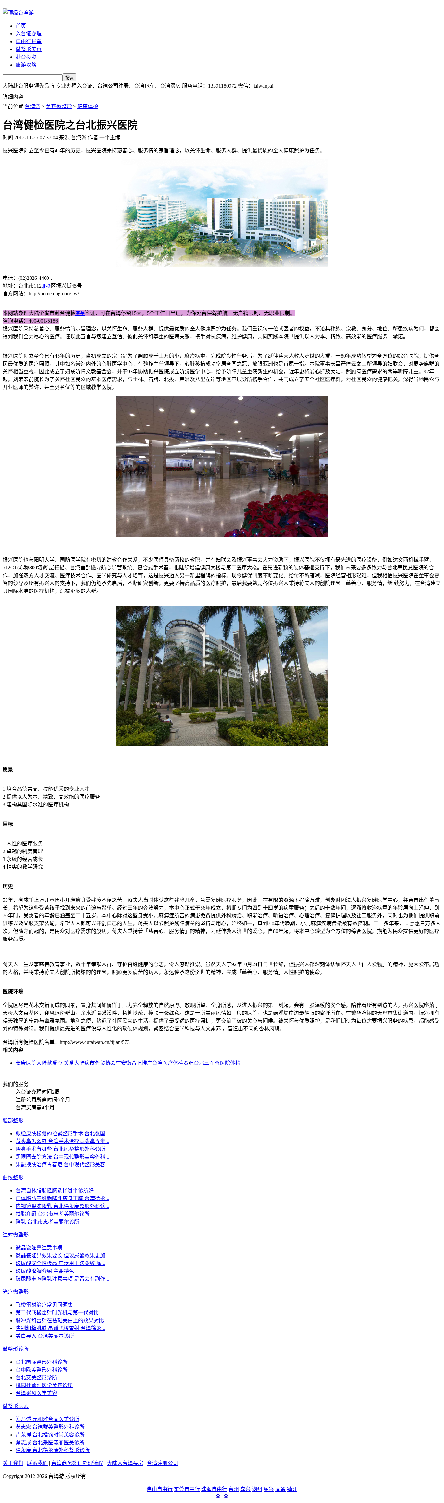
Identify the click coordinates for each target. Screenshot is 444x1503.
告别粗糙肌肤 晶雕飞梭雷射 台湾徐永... (60, 1328)
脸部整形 (13, 1120)
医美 (80, 313)
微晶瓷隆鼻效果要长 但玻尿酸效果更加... (62, 1255)
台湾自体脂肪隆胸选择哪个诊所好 (55, 1190)
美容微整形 (59, 106)
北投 (46, 286)
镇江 (292, 1489)
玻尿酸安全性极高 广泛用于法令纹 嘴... (60, 1263)
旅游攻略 (26, 65)
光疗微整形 (16, 1292)
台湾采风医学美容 (36, 1393)
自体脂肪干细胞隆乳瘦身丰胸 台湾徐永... (62, 1198)
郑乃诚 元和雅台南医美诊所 (47, 1419)
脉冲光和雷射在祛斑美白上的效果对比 (60, 1320)
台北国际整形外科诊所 (42, 1362)
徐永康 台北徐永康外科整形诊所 (53, 1450)
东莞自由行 (187, 1489)
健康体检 (87, 106)
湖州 (257, 1489)
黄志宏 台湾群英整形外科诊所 (50, 1427)
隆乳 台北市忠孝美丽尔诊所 (47, 1221)
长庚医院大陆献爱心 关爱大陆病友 (55, 1063)
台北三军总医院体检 (217, 1063)
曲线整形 (13, 1177)
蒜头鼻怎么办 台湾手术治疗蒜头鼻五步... (62, 1141)
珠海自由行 (214, 1489)
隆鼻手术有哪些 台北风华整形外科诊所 (60, 1149)
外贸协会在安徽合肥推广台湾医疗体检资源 (144, 1063)
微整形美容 (29, 49)
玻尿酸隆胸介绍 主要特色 (45, 1271)
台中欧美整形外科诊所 (42, 1370)
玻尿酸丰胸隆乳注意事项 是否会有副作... (62, 1279)
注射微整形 (16, 1234)
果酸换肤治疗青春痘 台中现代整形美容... (62, 1164)
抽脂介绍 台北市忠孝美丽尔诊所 (53, 1214)
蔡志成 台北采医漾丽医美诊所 (50, 1442)
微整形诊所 (16, 1349)
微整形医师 (16, 1406)
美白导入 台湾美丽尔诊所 (45, 1336)
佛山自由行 (160, 1489)
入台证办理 (29, 33)
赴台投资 (26, 57)
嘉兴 (245, 1489)
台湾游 (32, 106)
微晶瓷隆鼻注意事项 (39, 1247)
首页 (21, 26)
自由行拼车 (29, 41)
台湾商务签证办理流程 (77, 1463)
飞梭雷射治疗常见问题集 (44, 1305)
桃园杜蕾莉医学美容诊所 (44, 1385)
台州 (234, 1489)
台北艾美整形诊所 (36, 1377)
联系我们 (37, 1463)
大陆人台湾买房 (125, 1463)
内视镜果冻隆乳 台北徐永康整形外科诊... (62, 1206)
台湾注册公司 (162, 1463)
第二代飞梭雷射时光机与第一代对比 (57, 1312)
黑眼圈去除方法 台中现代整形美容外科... (62, 1157)
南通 (280, 1489)
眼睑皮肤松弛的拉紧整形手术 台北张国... (62, 1133)
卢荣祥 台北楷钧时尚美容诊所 (50, 1434)
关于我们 (13, 1463)
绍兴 (269, 1489)
